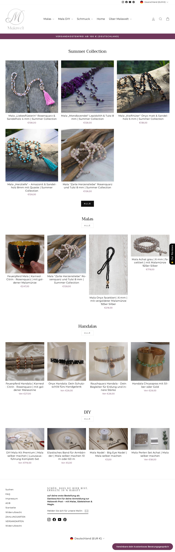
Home (101, 18)
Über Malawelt (119, 18)
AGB (7, 503)
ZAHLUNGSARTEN (15, 516)
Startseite (10, 507)
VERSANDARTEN (14, 521)
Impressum (11, 498)
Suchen (9, 489)
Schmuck (84, 18)
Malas (47, 18)
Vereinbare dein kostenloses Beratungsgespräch (142, 546)
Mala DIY (64, 18)
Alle (87, 203)
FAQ (7, 494)
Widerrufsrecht (13, 512)
